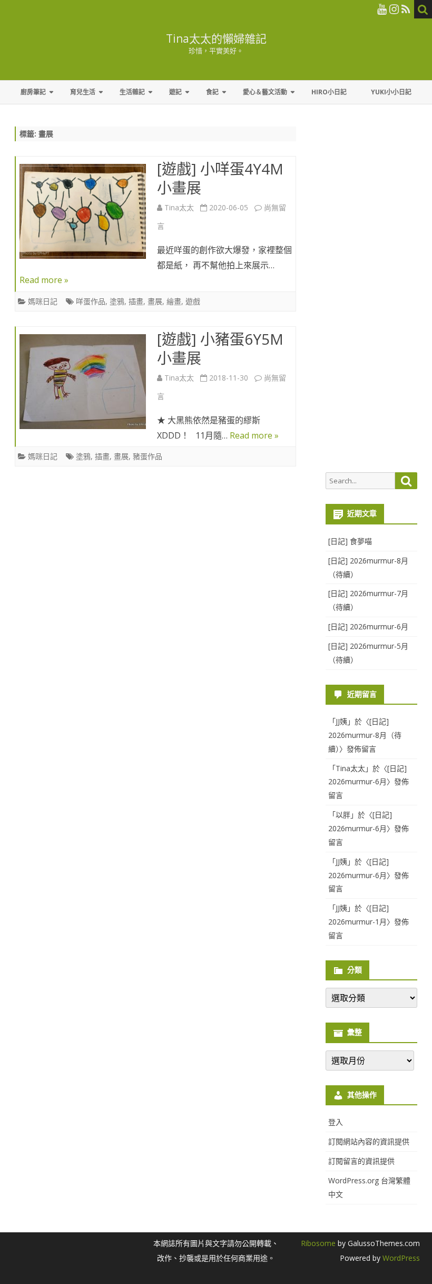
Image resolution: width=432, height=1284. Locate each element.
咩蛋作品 (90, 301)
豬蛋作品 (147, 456)
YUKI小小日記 (391, 91)
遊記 (175, 91)
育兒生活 (82, 91)
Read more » (43, 280)
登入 (335, 1122)
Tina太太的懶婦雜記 (216, 38)
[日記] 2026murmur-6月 (368, 626)
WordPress (400, 1258)
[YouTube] (382, 9)
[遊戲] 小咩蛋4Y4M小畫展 (220, 178)
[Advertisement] (371, 299)
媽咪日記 (42, 301)
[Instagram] (394, 9)
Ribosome (318, 1243)
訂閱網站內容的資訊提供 (368, 1141)
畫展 (155, 301)
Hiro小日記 (329, 91)
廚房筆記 (33, 91)
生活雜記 (132, 91)
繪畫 (173, 301)
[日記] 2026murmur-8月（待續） (364, 735)
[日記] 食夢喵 (350, 541)
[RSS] (405, 9)
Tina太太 (179, 207)
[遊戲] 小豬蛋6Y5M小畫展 (220, 348)
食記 (212, 91)
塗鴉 (117, 301)
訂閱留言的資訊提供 (361, 1161)
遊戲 (192, 301)
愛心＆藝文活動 (265, 91)
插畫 (136, 301)
